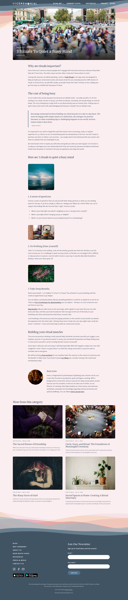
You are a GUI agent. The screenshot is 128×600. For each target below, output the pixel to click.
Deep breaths (32, 309)
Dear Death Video (21, 553)
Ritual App (57, 3)
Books (112, 3)
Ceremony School (74, 3)
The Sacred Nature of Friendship (29, 444)
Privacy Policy (68, 590)
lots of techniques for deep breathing (48, 302)
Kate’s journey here (77, 392)
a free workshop (46, 355)
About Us (17, 550)
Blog (15, 543)
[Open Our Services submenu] (97, 3)
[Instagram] (14, 569)
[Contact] (23, 569)
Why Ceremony (20, 547)
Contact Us (18, 564)
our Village (65, 358)
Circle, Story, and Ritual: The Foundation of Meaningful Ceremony (87, 445)
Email (73, 553)
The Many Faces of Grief (25, 495)
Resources (18, 557)
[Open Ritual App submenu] (63, 3)
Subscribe (74, 573)
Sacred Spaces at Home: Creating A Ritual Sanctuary (86, 496)
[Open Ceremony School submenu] (82, 3)
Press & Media (19, 560)
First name (75, 562)
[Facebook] (18, 569)
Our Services (91, 3)
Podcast (104, 3)
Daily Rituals (69, 77)
